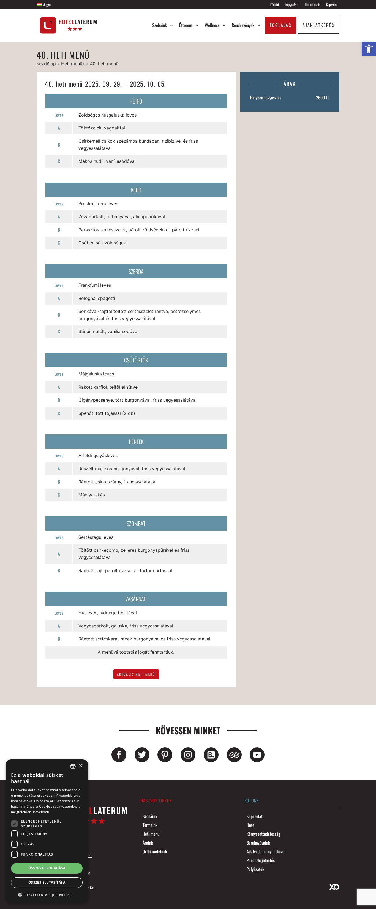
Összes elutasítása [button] (46, 882)
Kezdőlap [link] (46, 63)
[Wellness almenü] (224, 25)
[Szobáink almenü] (171, 25)
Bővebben (41, 812)
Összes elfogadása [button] (47, 868)
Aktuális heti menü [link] (136, 674)
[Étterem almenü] (196, 25)
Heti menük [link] (73, 63)
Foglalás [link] (280, 25)
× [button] (80, 766)
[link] (369, 49)
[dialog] (47, 831)
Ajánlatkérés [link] (318, 25)
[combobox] (73, 766)
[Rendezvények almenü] (259, 25)
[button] (47, 894)
